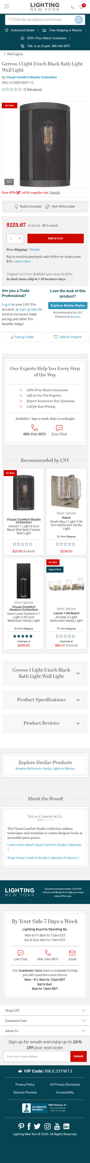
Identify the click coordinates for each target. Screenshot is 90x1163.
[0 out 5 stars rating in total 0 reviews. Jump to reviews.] (24, 544)
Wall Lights (14, 53)
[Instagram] (47, 1126)
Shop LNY (12, 1010)
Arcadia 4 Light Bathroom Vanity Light (66, 619)
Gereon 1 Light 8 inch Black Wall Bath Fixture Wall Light (23, 530)
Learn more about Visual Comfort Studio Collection (44, 845)
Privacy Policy (25, 1084)
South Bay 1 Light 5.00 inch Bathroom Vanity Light (66, 525)
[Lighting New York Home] (44, 7)
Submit (78, 1056)
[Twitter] (37, 1126)
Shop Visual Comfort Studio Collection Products (42, 858)
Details (55, 192)
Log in (6, 304)
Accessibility (65, 1092)
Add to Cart (55, 238)
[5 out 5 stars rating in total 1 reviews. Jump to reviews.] (23, 636)
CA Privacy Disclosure (65, 1084)
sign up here (29, 309)
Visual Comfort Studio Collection (31, 77)
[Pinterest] (21, 1126)
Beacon (76, 316)
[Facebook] (28, 1126)
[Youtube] (57, 1126)
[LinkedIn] (66, 1126)
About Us (11, 1030)
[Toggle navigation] (7, 7)
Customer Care (16, 1020)
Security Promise (25, 1092)
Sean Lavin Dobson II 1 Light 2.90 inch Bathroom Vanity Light (23, 617)
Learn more (21, 261)
